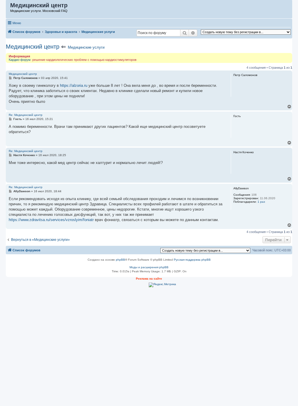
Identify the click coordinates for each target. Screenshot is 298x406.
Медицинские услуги (86, 47)
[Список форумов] (8, 7)
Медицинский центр (32, 46)
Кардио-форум (20, 59)
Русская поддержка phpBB (192, 259)
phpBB (120, 259)
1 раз (261, 201)
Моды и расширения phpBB (149, 267)
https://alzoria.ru (73, 85)
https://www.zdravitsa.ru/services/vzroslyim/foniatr (51, 220)
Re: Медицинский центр (25, 114)
